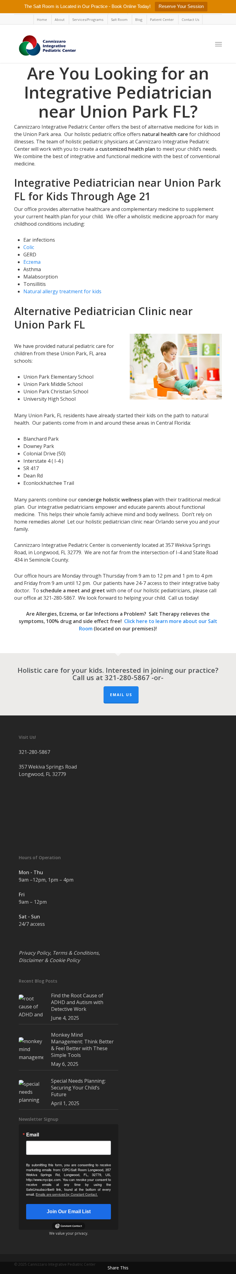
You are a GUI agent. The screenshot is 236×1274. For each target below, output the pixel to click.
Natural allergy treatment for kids (62, 291)
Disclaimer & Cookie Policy (49, 960)
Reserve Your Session (181, 6)
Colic (28, 247)
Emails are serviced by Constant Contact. (67, 1194)
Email (32, 1134)
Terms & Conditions (76, 952)
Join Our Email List (69, 1211)
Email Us (121, 694)
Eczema (32, 262)
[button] (218, 44)
